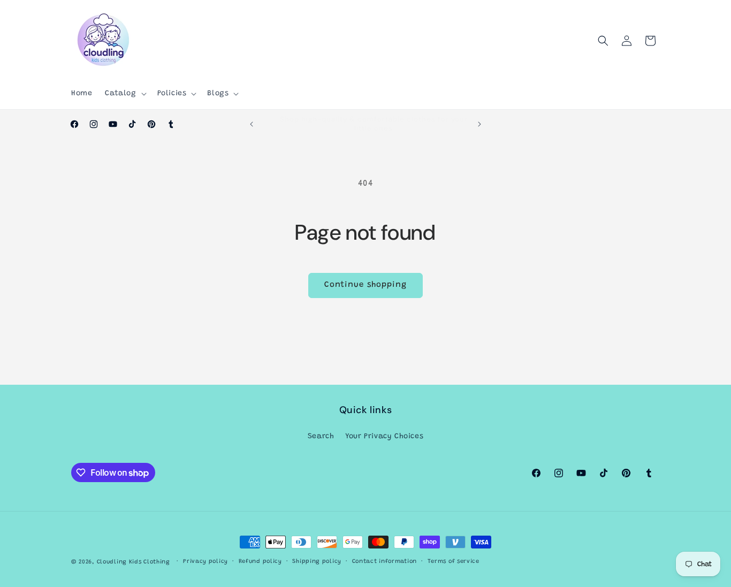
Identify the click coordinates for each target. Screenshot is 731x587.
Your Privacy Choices (384, 436)
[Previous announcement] (251, 124)
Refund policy (260, 562)
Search (321, 436)
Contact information (384, 562)
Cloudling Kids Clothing (133, 562)
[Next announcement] (479, 124)
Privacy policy (205, 562)
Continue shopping (365, 285)
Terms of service (453, 562)
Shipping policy (316, 562)
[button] (124, 93)
